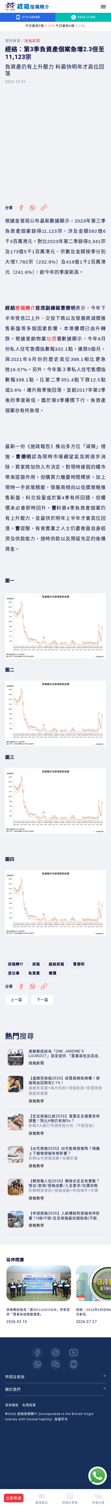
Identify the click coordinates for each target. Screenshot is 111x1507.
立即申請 (13, 1498)
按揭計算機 (70, 1502)
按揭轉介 (25, 308)
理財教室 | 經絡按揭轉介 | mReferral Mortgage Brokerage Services (27, 6)
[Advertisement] (55, 144)
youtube (73, 1353)
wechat (55, 1364)
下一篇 (42, 1000)
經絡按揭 (56, 964)
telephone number (73, 1364)
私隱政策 (29, 1405)
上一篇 (16, 1000)
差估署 (14, 973)
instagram (55, 1353)
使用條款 (12, 1405)
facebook (37, 1353)
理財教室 (13, 41)
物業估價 (98, 1502)
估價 (51, 338)
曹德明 (79, 964)
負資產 (34, 973)
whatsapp (37, 1364)
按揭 (36, 964)
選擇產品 (41, 1502)
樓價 (53, 973)
